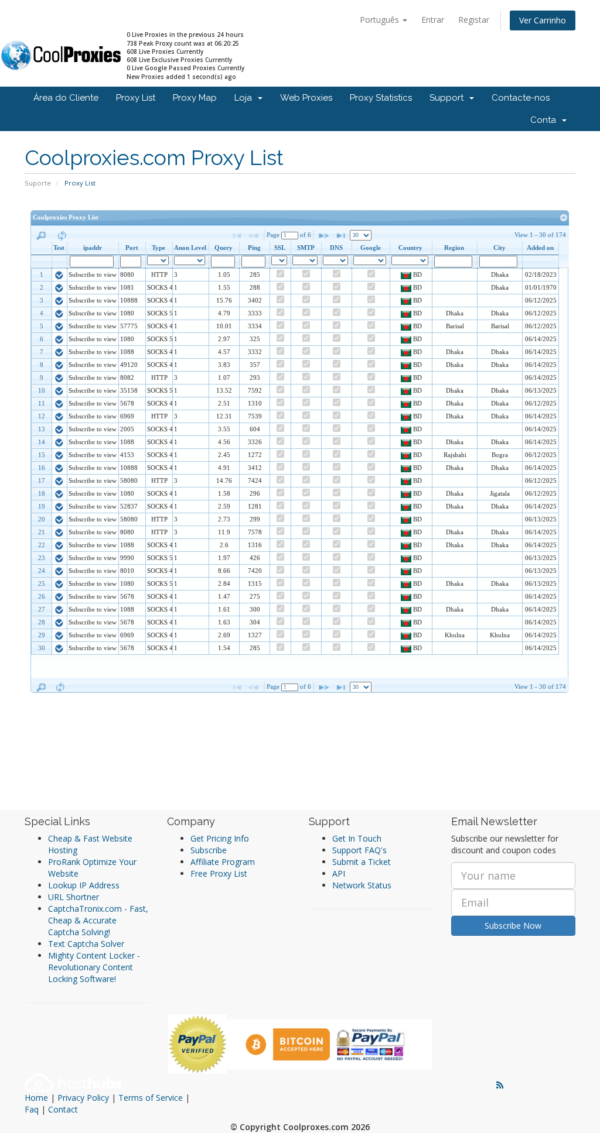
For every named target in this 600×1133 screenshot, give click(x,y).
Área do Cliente (65, 97)
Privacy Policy (83, 1097)
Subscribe (208, 850)
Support (448, 97)
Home (36, 1097)
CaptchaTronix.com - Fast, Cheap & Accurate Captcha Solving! (98, 920)
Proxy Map (195, 97)
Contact (63, 1109)
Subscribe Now (513, 925)
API (338, 873)
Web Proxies (306, 97)
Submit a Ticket (361, 861)
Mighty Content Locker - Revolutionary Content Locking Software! (94, 967)
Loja (245, 97)
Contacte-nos (521, 97)
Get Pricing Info (219, 838)
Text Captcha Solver (86, 943)
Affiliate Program (222, 861)
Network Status (361, 885)
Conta (545, 120)
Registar (473, 19)
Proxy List (135, 97)
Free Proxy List (218, 873)
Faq (32, 1109)
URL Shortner (73, 896)
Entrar (432, 19)
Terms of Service (150, 1097)
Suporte (38, 182)
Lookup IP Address (84, 885)
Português (380, 19)
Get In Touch (356, 838)
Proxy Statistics (381, 97)
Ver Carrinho (542, 20)
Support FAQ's (359, 850)
